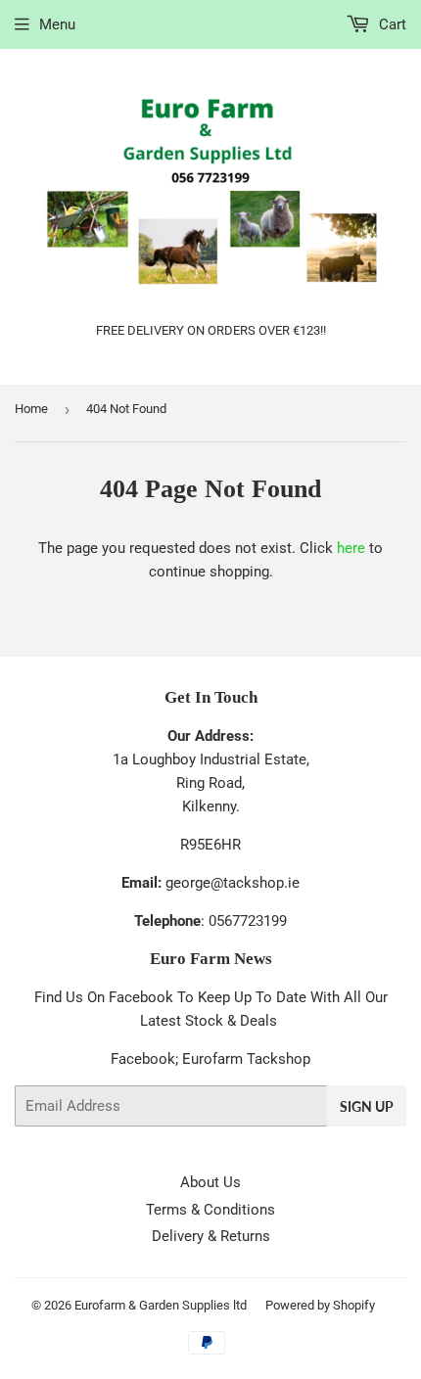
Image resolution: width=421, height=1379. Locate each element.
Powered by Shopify (320, 1305)
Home (31, 408)
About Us (210, 1182)
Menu (57, 24)
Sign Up (367, 1106)
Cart (390, 24)
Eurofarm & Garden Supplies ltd (160, 1305)
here (351, 548)
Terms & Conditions (210, 1209)
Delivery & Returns (211, 1236)
